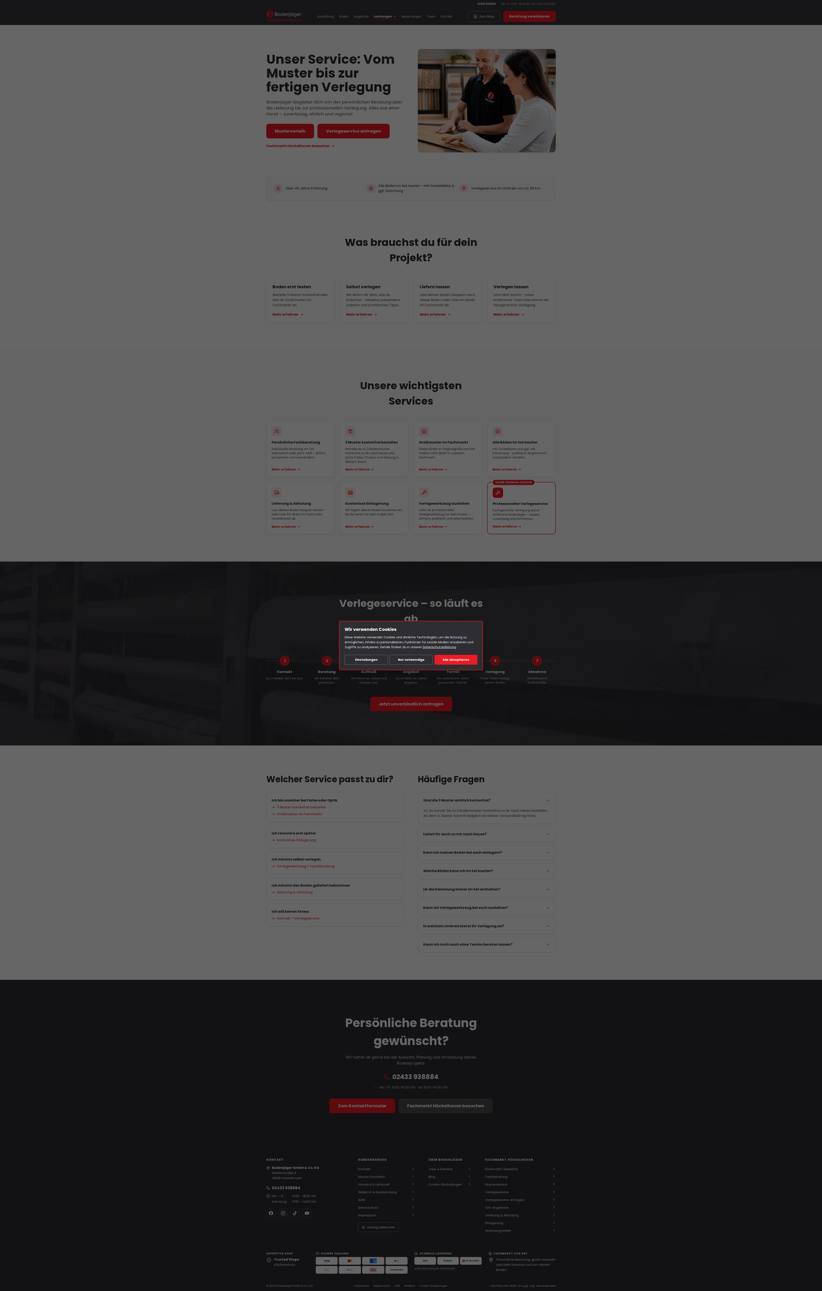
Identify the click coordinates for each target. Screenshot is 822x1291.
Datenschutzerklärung (439, 647)
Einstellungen (366, 660)
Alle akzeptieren (455, 660)
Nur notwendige (411, 660)
